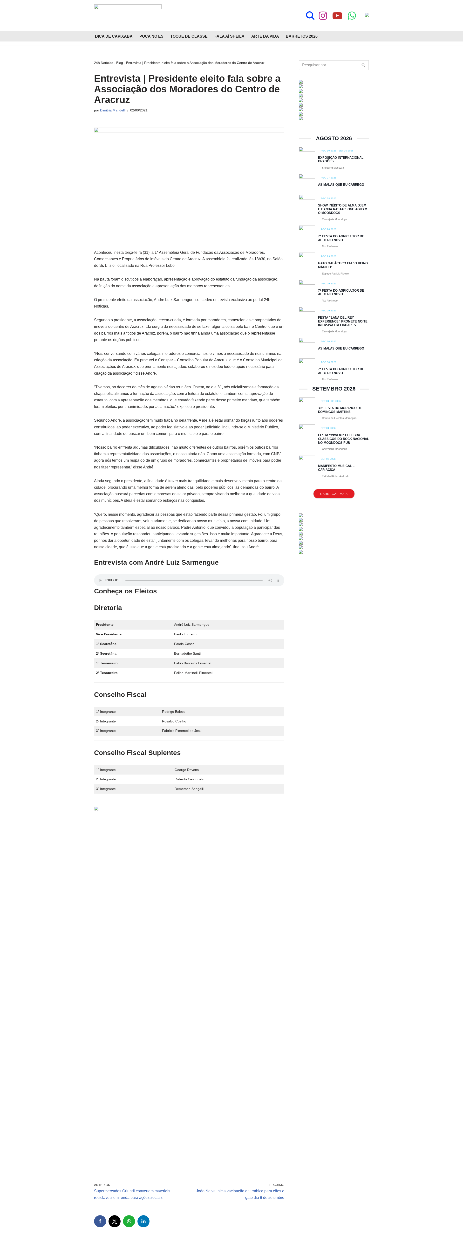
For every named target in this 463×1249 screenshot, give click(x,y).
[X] (115, 1221)
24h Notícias (103, 63)
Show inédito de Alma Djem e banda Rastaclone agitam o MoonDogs (342, 209)
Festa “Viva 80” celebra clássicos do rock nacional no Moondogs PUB (343, 438)
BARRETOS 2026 (302, 36)
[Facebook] (100, 1221)
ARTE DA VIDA (265, 36)
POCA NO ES (151, 36)
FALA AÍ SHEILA (229, 36)
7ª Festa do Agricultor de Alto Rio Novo (341, 238)
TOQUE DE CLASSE (189, 36)
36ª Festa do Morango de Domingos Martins (340, 410)
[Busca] (310, 15)
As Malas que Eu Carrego (341, 184)
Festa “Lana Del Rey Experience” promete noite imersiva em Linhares (343, 321)
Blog (119, 63)
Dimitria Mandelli (112, 110)
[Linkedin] (143, 1221)
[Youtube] (337, 16)
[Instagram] (323, 16)
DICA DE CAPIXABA (114, 36)
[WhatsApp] (129, 1221)
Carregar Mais (334, 494)
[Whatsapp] (352, 16)
